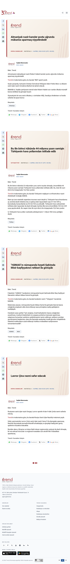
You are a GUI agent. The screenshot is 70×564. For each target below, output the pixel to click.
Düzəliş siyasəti (40, 516)
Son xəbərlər (5, 506)
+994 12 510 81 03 (7, 494)
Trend (10, 80)
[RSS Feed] (28, 545)
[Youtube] (16, 545)
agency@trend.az (6, 496)
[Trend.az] (8, 13)
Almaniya (12, 105)
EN (59, 560)
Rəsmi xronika (6, 508)
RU (66, 560)
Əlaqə (38, 511)
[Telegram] (20, 545)
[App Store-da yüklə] (9, 553)
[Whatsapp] (3, 545)
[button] (3, 21)
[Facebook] (7, 545)
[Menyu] (67, 13)
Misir (18, 331)
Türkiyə (11, 222)
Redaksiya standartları (42, 514)
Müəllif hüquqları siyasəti (9, 532)
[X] (11, 545)
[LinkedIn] (24, 545)
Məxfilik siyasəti (6, 529)
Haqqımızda (39, 506)
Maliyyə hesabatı (41, 519)
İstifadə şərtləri (6, 527)
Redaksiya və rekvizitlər (42, 508)
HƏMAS (11, 331)
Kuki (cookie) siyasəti (8, 535)
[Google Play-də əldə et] (24, 553)
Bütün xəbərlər (19, 65)
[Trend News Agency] (7, 480)
